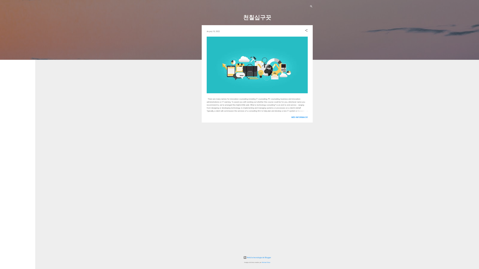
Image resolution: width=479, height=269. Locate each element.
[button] (306, 31)
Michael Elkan (266, 262)
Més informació (299, 117)
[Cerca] (311, 7)
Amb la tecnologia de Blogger (258, 257)
